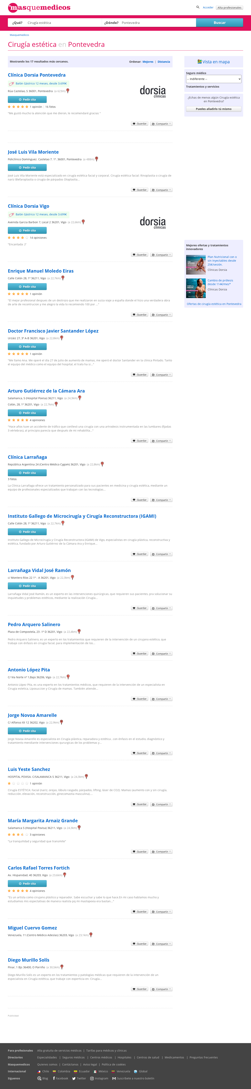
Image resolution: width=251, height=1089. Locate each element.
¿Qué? (17, 22)
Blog (45, 1078)
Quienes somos (47, 1064)
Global (143, 1071)
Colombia (64, 1071)
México (103, 1071)
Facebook (62, 1078)
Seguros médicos (73, 1057)
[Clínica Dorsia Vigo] (153, 241)
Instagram (101, 1078)
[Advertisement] (213, 177)
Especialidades (47, 1057)
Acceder (208, 7)
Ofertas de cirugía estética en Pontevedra (214, 304)
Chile (45, 1071)
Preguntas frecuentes (204, 1057)
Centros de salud (148, 1057)
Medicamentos (174, 1057)
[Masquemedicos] (39, 12)
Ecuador (84, 1071)
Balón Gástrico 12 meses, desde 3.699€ (41, 83)
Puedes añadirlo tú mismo (214, 109)
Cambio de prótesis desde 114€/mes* (220, 282)
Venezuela (123, 1071)
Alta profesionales (229, 7)
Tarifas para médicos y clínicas (106, 1050)
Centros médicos (101, 1057)
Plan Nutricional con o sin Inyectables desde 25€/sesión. (222, 260)
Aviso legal (90, 1064)
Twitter (81, 1078)
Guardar (141, 123)
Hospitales (124, 1057)
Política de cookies (114, 1064)
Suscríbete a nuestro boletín (135, 1078)
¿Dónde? (111, 22)
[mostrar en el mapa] (67, 91)
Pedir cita (29, 99)
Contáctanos (70, 1064)
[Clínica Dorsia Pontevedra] (153, 110)
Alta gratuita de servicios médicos (59, 1050)
